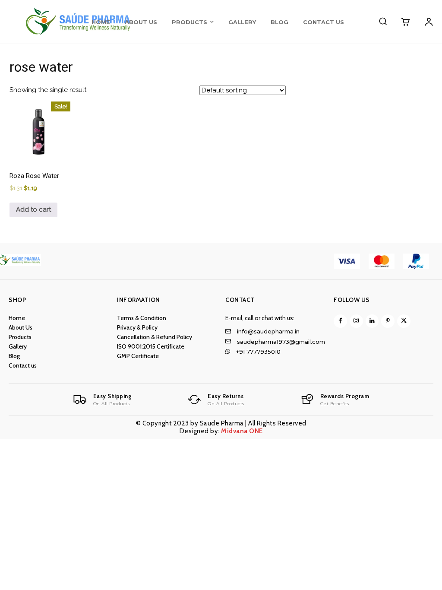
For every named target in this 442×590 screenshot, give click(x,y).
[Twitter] (403, 321)
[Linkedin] (372, 321)
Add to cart (33, 209)
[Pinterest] (388, 321)
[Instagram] (356, 321)
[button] (382, 21)
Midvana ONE (242, 431)
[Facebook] (340, 321)
